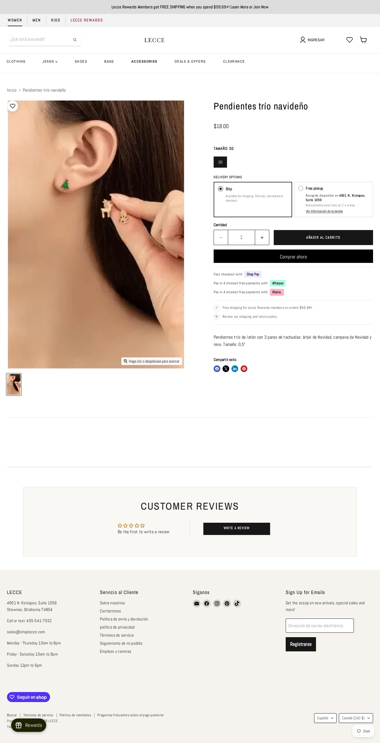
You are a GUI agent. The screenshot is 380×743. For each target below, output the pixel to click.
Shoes (81, 61)
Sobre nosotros (112, 602)
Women (15, 20)
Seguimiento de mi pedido (121, 643)
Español (322, 717)
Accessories (144, 61)
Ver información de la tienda (324, 211)
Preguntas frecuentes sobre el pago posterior (130, 715)
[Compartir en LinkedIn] (234, 368)
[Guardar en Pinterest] (244, 368)
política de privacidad (117, 627)
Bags (109, 61)
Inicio (11, 90)
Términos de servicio (117, 635)
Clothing (16, 61)
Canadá (353, 717)
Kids (55, 20)
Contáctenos (110, 611)
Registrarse (301, 644)
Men (37, 20)
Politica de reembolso (75, 715)
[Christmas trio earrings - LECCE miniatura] (13, 384)
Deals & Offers (190, 61)
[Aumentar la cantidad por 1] (262, 237)
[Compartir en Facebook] (217, 368)
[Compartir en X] (226, 368)
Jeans (49, 61)
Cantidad (220, 225)
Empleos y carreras (115, 651)
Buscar (12, 715)
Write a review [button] (237, 528)
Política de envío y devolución (124, 619)
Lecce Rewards (87, 20)
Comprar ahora (293, 256)
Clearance (234, 61)
